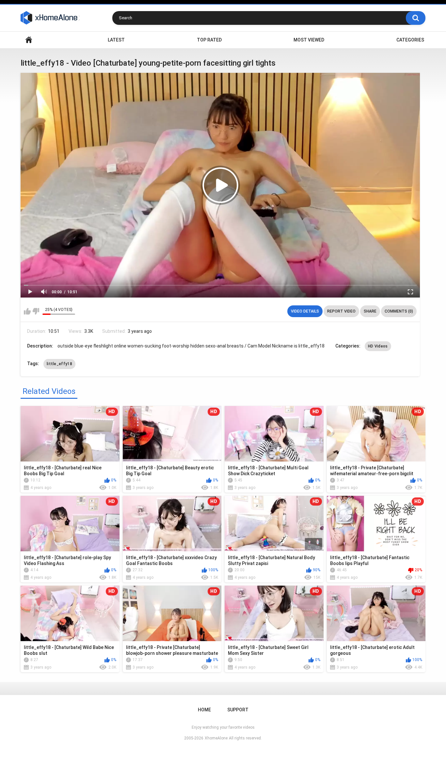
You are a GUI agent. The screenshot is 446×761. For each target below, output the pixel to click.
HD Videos (378, 346)
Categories (410, 39)
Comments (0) (399, 311)
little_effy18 (59, 364)
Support (237, 709)
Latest (116, 39)
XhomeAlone (216, 738)
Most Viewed (309, 39)
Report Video (341, 311)
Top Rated (209, 39)
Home (29, 40)
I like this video (27, 311)
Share (370, 311)
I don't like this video (35, 311)
